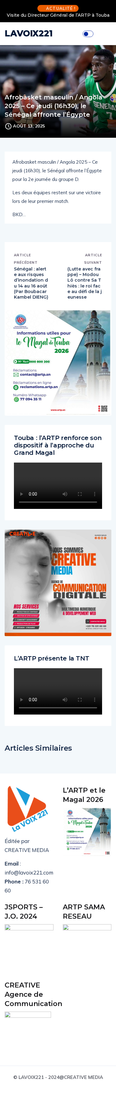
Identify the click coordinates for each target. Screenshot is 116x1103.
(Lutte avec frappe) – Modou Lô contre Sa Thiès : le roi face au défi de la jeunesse (84, 283)
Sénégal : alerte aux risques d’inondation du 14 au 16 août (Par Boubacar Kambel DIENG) (31, 283)
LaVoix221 (29, 33)
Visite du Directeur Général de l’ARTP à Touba (58, 15)
